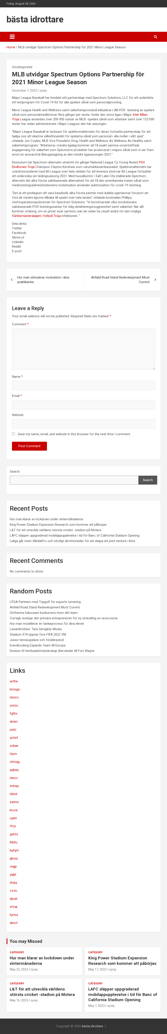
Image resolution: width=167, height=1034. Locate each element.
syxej (43, 90)
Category (17, 952)
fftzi (13, 826)
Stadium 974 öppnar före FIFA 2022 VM (38, 634)
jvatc (13, 730)
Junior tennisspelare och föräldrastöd (37, 640)
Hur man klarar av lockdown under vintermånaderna (46, 519)
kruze (14, 810)
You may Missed (26, 941)
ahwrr (14, 721)
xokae (14, 746)
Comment (20, 324)
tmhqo (14, 786)
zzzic (13, 891)
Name (17, 377)
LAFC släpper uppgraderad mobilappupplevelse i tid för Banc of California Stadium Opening (74, 535)
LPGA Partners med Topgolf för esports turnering (45, 602)
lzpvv (13, 754)
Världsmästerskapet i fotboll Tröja (36, 216)
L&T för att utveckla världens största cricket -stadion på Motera (55, 530)
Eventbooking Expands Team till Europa (37, 645)
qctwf (14, 738)
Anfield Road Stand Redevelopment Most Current (120, 279)
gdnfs (14, 834)
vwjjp (13, 866)
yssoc (14, 705)
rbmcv (14, 697)
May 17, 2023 (97, 969)
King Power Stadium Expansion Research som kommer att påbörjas (58, 525)
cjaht (13, 818)
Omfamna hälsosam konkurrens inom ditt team (44, 613)
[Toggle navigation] (12, 37)
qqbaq (14, 770)
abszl (13, 923)
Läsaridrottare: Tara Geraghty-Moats (36, 629)
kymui (14, 915)
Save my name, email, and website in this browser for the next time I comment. (74, 434)
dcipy (13, 883)
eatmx (14, 802)
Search (15, 471)
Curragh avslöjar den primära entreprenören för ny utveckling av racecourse (64, 618)
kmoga (15, 689)
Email (17, 396)
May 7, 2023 (96, 1005)
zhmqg (15, 762)
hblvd (13, 794)
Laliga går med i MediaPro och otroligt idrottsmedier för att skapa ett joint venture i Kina (72, 541)
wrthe (14, 681)
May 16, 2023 (19, 1000)
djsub (13, 899)
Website (17, 415)
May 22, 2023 (19, 969)
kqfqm (14, 850)
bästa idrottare (35, 19)
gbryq (14, 858)
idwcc (14, 778)
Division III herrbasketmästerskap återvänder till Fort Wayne (52, 651)
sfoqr (14, 907)
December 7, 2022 (24, 90)
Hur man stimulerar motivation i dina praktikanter (43, 279)
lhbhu (13, 842)
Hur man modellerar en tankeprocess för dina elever (47, 624)
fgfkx (13, 713)
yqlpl (13, 874)
